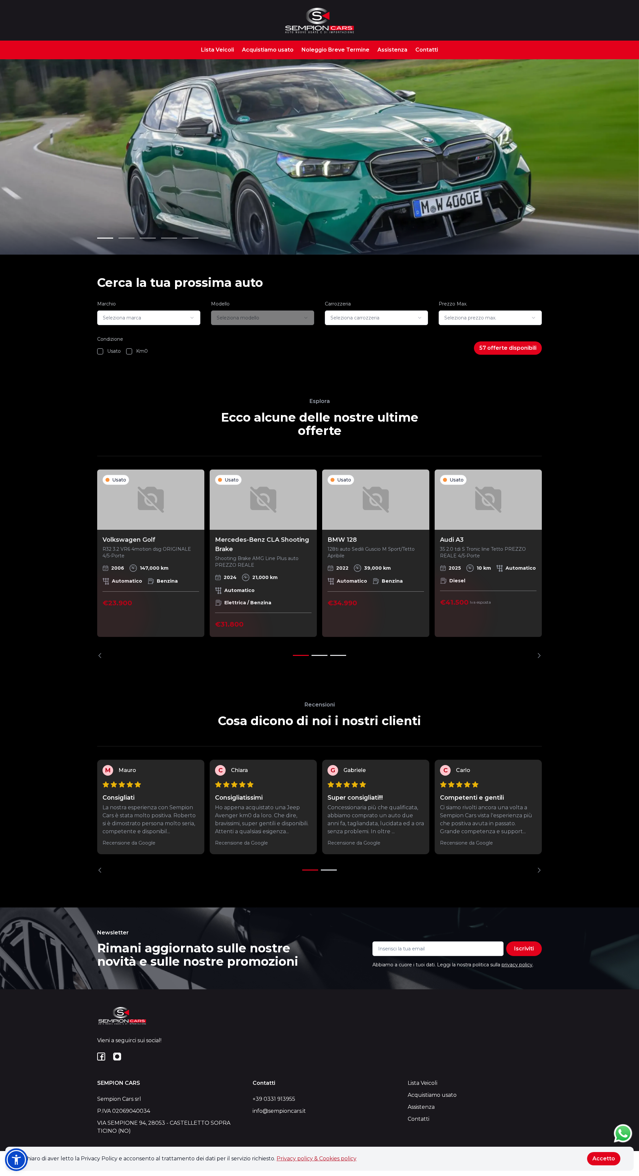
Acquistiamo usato (268, 50)
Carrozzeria (338, 304)
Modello (220, 304)
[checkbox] (100, 351)
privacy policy (517, 965)
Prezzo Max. (453, 304)
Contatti (426, 50)
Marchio (106, 304)
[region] (319, 564)
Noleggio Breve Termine (335, 50)
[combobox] (148, 317)
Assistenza (392, 50)
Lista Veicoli (217, 50)
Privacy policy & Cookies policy (316, 1158)
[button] (16, 1159)
